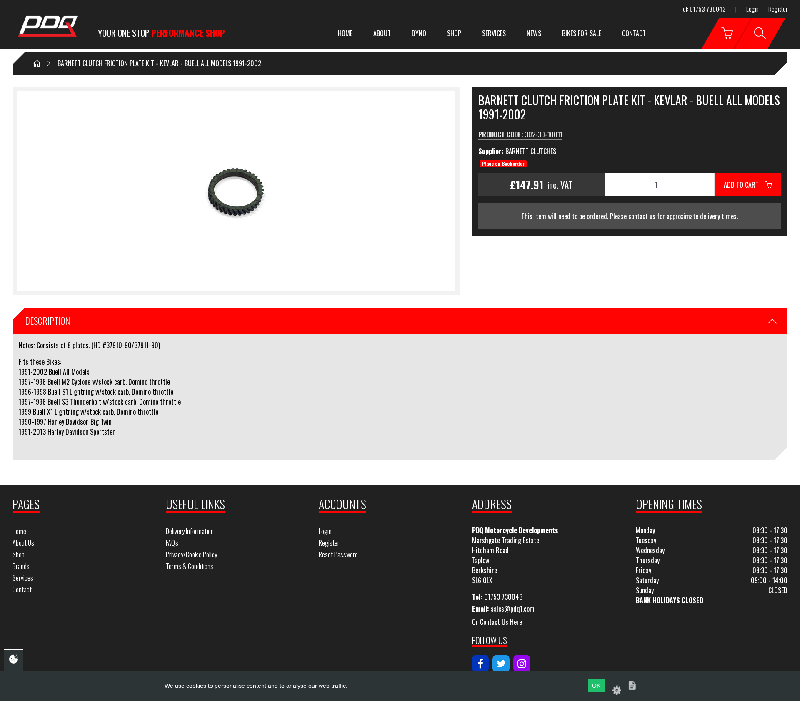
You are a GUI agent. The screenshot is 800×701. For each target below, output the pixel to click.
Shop (454, 33)
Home (345, 33)
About (382, 33)
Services (494, 33)
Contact (634, 33)
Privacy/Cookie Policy (191, 554)
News (534, 33)
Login (752, 8)
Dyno (419, 33)
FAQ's (172, 543)
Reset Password (338, 554)
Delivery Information (190, 531)
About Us (23, 543)
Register (778, 8)
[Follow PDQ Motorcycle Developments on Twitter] (501, 663)
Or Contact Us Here (497, 622)
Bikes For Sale (581, 33)
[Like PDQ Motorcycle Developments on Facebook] (480, 663)
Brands (21, 566)
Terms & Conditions (189, 566)
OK (596, 685)
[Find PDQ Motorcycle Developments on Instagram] (521, 663)
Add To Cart (744, 185)
